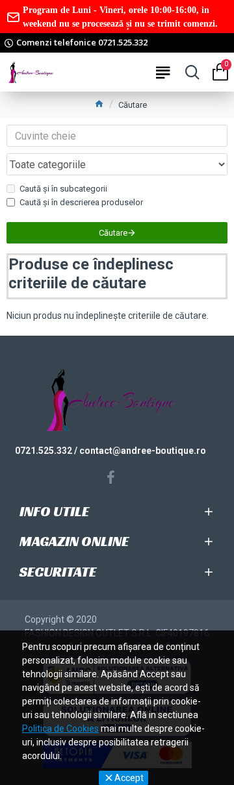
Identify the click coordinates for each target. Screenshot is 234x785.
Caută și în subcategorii (63, 188)
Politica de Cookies (60, 728)
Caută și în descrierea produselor (81, 202)
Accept (129, 778)
